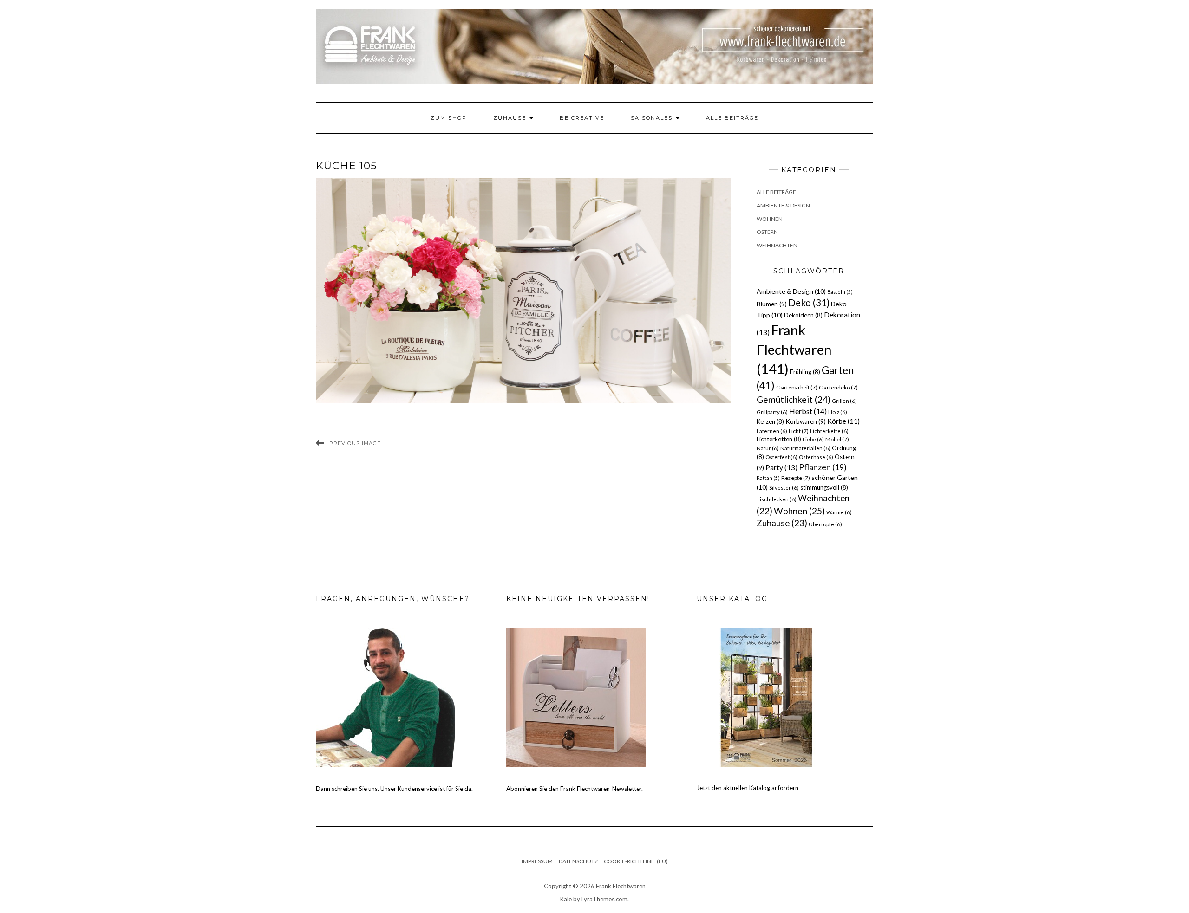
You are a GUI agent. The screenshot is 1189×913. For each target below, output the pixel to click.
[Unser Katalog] (766, 697)
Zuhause (511, 118)
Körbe (843, 421)
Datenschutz (578, 861)
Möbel (837, 439)
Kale (566, 899)
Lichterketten (779, 439)
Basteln (840, 292)
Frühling (805, 372)
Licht (799, 430)
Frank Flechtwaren (794, 349)
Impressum (537, 861)
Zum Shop (449, 118)
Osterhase (816, 457)
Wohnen (770, 218)
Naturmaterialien (805, 448)
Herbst (808, 411)
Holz (837, 412)
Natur (768, 448)
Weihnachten (777, 245)
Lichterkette (829, 431)
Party (781, 467)
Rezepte (795, 477)
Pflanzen (823, 467)
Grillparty (772, 412)
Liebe (813, 439)
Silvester (784, 488)
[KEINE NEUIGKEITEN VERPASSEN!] (576, 697)
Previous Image (355, 443)
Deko (809, 302)
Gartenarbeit (796, 387)
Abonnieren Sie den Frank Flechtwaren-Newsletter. (574, 788)
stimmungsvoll (824, 487)
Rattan (768, 478)
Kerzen (770, 421)
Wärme (839, 512)
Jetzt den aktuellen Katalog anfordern (747, 787)
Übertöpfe (825, 524)
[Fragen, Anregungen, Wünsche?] (385, 697)
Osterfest (781, 457)
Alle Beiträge (732, 118)
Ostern (767, 231)
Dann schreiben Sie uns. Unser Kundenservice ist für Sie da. (394, 788)
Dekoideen (803, 315)
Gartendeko (838, 387)
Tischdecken (777, 499)
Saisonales (653, 118)
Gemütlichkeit (793, 399)
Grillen (844, 401)
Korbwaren (805, 421)
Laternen (772, 431)
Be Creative (582, 118)
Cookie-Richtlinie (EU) (636, 861)
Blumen (772, 304)
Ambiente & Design (783, 205)
